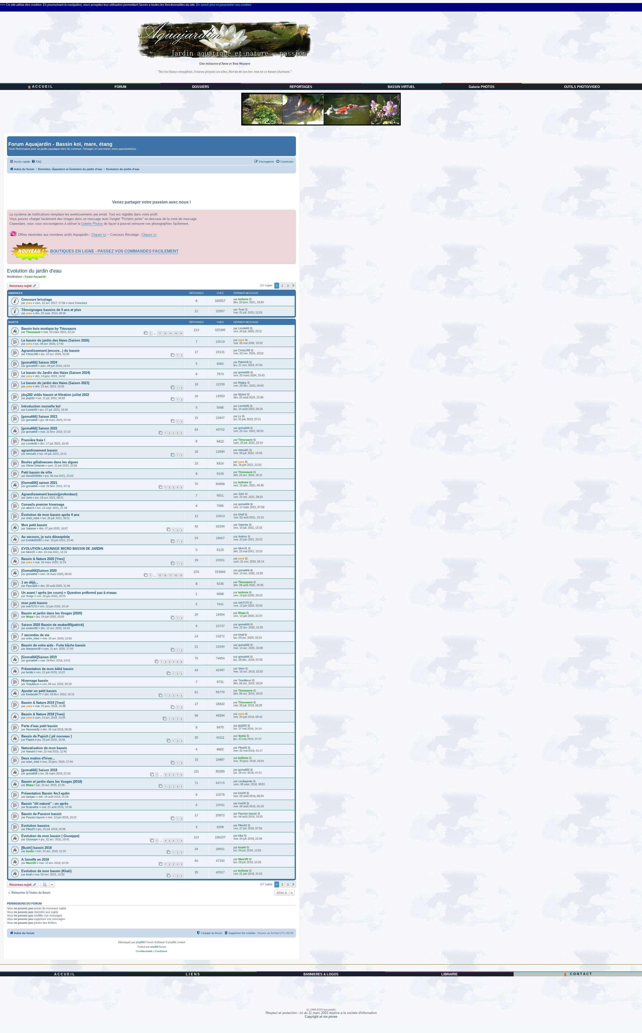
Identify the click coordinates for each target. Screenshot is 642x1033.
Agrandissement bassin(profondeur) (49, 494)
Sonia (242, 735)
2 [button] (282, 285)
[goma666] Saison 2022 (39, 428)
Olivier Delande (35, 465)
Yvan (241, 309)
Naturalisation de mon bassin (44, 748)
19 (181, 575)
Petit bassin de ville (36, 472)
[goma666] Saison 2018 (39, 770)
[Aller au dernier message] (250, 299)
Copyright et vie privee (321, 1016)
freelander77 (33, 694)
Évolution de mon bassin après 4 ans (50, 515)
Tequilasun (32, 683)
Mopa (29, 616)
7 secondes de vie (35, 635)
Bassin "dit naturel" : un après (44, 804)
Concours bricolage (36, 299)
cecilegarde (245, 781)
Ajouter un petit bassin (39, 691)
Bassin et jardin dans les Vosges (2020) (51, 613)
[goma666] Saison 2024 (39, 362)
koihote (243, 299)
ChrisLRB (32, 354)
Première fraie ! (33, 440)
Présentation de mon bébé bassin (47, 669)
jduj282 (30, 398)
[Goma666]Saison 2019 (39, 657)
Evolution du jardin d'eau (34, 271)
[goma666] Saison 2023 (39, 416)
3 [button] (288, 285)
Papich (30, 739)
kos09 (242, 792)
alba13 (30, 507)
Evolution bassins (35, 826)
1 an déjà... (29, 582)
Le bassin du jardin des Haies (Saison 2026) (55, 340)
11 (159, 333)
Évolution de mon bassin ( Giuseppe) (50, 836)
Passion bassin (35, 817)
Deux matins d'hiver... (38, 758)
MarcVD (31, 862)
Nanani (30, 751)
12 (165, 333)
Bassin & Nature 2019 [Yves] (42, 703)
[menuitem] (36, 162)
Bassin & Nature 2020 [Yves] (42, 559)
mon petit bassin (34, 603)
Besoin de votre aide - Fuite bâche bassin (53, 645)
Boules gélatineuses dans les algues (49, 462)
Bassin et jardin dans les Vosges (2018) (51, 781)
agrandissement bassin (39, 450)
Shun (241, 668)
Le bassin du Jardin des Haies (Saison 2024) (55, 373)
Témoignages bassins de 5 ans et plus (51, 310)
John (29, 497)
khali (241, 514)
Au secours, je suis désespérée (45, 537)
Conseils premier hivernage (42, 504)
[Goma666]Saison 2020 (39, 570)
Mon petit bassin (34, 525)
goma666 (31, 365)
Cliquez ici (98, 235)
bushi (30, 851)
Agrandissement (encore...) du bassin (50, 351)
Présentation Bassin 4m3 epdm (45, 793)
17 (170, 575)
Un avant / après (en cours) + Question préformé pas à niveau (69, 593)
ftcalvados (32, 807)
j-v (239, 416)
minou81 (31, 453)
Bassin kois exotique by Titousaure (48, 328)
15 (181, 333)
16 (165, 575)
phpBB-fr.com (158, 946)
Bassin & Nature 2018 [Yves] (42, 714)
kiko (240, 835)
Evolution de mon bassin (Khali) (46, 871)
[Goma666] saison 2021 (39, 483)
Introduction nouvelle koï (40, 406)
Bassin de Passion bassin (41, 814)
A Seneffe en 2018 (35, 859)
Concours (81, 302)
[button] (293, 286)
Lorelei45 (243, 328)
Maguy (242, 382)
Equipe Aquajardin (35, 276)
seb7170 (31, 606)
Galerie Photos (92, 223)
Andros (242, 536)
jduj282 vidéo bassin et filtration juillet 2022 (55, 395)
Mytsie (242, 394)
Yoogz (30, 596)
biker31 (30, 551)
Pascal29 (31, 585)
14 (175, 333)
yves (29, 302)
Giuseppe (32, 839)
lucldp (29, 672)
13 (170, 333)
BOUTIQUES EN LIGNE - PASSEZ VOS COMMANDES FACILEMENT (114, 251)
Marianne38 (33, 648)
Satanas (31, 528)
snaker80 (32, 628)
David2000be (34, 475)
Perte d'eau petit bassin (39, 726)
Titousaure (33, 331)
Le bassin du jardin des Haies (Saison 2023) (55, 383)
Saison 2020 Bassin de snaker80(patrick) (52, 625)
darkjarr (31, 796)
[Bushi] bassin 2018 (36, 848)
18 (175, 575)
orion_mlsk (32, 518)
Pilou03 (242, 747)
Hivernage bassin (34, 680)
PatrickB (243, 362)
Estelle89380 (34, 540)
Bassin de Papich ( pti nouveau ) (46, 736)
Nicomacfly (33, 729)
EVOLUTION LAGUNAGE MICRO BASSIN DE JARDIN (62, 548)
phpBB (140, 942)
